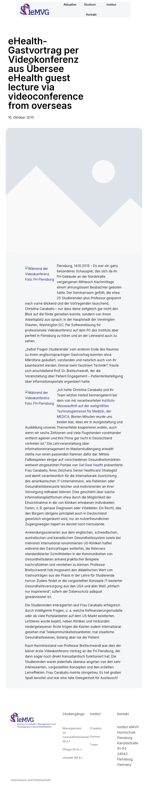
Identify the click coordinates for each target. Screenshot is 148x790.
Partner (95, 736)
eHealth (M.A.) (72, 757)
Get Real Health (91, 465)
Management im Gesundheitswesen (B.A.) (74, 734)
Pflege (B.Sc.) (72, 749)
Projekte (95, 728)
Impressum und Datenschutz (31, 780)
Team (94, 744)
